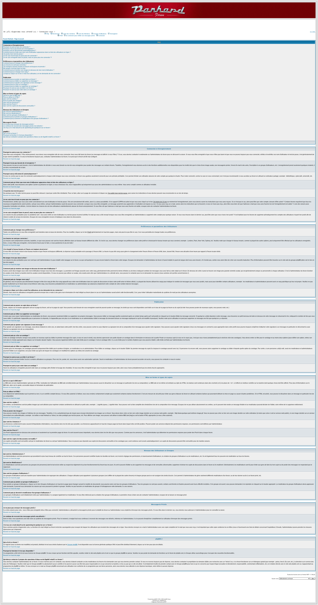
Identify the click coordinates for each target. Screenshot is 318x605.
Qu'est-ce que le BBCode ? (12, 95)
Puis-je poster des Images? (12, 100)
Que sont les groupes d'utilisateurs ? (15, 115)
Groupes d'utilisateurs (99, 33)
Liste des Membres (84, 33)
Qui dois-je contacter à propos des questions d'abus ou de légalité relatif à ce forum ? (31, 137)
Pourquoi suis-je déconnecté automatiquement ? (19, 50)
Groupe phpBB (72, 544)
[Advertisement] (81, 25)
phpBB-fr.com (163, 600)
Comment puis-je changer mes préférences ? (18, 63)
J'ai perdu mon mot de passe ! (13, 54)
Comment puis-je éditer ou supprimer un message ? (20, 81)
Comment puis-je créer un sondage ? (15, 84)
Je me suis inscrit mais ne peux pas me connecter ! (20, 56)
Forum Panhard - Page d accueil (13, 39)
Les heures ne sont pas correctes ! (14, 65)
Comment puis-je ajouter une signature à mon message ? (22, 83)
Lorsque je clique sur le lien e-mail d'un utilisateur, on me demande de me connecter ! (32, 73)
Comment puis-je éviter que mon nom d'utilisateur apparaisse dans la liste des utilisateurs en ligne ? (37, 52)
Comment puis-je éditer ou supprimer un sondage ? (20, 86)
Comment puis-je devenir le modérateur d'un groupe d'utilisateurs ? (26, 118)
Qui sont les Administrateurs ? (13, 111)
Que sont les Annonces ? (11, 102)
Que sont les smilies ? (10, 99)
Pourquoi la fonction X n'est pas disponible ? (18, 135)
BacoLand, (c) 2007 (161, 602)
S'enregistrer (114, 33)
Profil (61, 35)
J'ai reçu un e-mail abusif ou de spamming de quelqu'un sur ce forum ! (26, 128)
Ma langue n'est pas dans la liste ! (14, 68)
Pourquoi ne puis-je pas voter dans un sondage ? (20, 90)
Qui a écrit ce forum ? (10, 133)
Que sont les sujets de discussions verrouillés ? (19, 106)
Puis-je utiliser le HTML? (11, 97)
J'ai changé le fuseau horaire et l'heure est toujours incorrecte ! (24, 66)
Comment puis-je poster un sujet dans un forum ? (19, 79)
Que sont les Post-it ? (10, 104)
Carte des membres (69, 33)
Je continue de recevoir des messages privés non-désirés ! (23, 126)
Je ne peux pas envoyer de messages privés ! (18, 124)
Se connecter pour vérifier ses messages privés (80, 35)
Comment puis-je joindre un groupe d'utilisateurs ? (20, 117)
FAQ (47, 33)
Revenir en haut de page (11, 159)
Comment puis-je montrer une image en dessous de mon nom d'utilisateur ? (28, 70)
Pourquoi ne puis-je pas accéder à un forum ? (18, 88)
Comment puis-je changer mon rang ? (16, 72)
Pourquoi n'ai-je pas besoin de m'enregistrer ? (18, 49)
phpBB (155, 599)
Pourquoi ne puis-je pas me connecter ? (16, 47)
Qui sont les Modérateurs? (12, 113)
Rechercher (56, 33)
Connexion (101, 35)
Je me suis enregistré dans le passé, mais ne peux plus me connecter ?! (27, 57)
